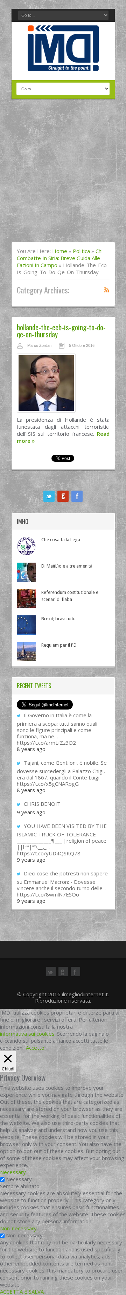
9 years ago (31, 812)
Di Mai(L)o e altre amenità (66, 566)
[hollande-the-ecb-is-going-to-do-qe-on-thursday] (63, 385)
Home (59, 250)
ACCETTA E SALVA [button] (22, 1291)
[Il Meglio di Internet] (63, 64)
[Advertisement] (63, 175)
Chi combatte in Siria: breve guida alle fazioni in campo (60, 257)
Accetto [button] (35, 1047)
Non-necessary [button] (18, 1228)
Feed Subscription (107, 289)
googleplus (63, 496)
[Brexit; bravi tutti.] (26, 625)
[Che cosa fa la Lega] (26, 546)
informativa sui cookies (27, 1033)
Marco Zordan (39, 345)
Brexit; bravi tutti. (58, 618)
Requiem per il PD (59, 645)
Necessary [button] (13, 1172)
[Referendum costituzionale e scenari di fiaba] (26, 598)
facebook (77, 496)
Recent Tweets (34, 685)
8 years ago (31, 748)
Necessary (19, 1179)
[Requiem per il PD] (26, 651)
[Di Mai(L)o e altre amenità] (26, 572)
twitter (49, 496)
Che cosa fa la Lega (60, 539)
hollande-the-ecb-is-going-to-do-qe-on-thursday (61, 330)
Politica (81, 250)
